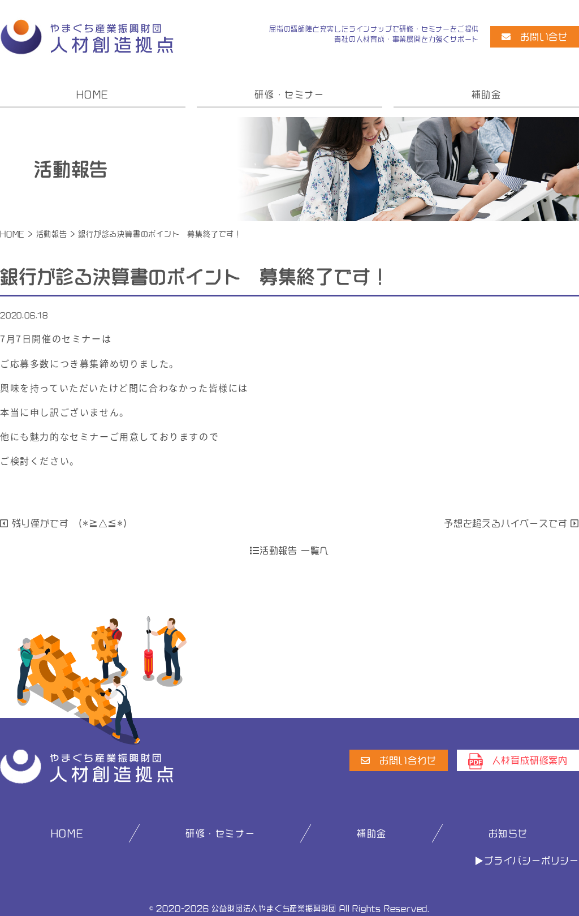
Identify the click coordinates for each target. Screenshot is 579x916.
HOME (92, 94)
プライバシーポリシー (531, 860)
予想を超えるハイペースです (507, 523)
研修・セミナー (289, 94)
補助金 (487, 94)
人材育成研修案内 (530, 760)
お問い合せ (544, 36)
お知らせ (508, 833)
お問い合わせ (408, 760)
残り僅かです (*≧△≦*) (68, 523)
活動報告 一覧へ (294, 550)
